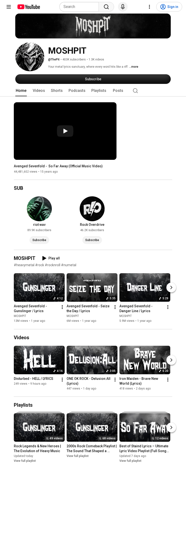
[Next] (171, 288)
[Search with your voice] (123, 7)
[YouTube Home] (28, 7)
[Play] (65, 131)
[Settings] (149, 7)
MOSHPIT (20, 316)
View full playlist (25, 461)
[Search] (106, 7)
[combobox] (80, 7)
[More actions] (62, 307)
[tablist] (93, 90)
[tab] (21, 90)
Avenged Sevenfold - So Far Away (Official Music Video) (58, 166)
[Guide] (9, 7)
